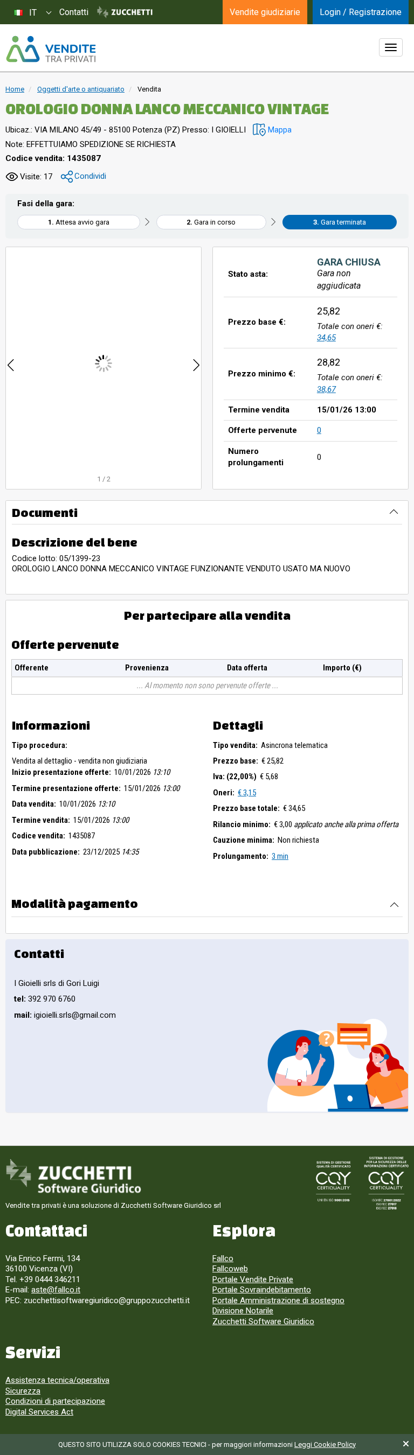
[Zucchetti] (124, 12)
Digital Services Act (39, 1412)
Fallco (222, 1258)
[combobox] (32, 12)
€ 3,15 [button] (247, 793)
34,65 (326, 337)
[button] (272, 130)
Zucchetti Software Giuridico (263, 1321)
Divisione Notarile (242, 1311)
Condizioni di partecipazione (55, 1401)
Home (14, 89)
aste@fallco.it (55, 1290)
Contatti (73, 12)
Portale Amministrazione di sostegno (278, 1300)
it (33, 13)
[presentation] (11, 363)
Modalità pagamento (74, 903)
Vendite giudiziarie (265, 12)
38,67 (326, 389)
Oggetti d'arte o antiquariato (81, 89)
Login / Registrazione (361, 12)
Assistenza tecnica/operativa (57, 1380)
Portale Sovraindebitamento (261, 1290)
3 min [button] (280, 856)
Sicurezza (22, 1391)
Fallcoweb (230, 1269)
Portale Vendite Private (252, 1279)
